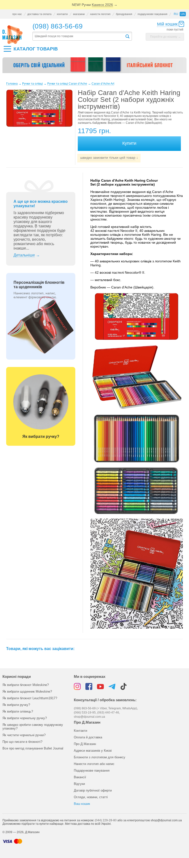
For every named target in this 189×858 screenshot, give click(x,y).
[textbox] (78, 36)
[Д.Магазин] (12, 34)
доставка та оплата (39, 14)
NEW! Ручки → (94, 5)
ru (176, 14)
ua (183, 14)
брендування (124, 14)
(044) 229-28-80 (106, 820)
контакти (62, 14)
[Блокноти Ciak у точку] (94, 67)
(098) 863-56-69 (57, 26)
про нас (17, 14)
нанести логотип (100, 14)
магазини (79, 14)
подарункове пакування (152, 14)
